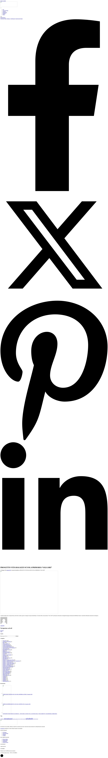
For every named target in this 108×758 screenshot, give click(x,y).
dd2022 (4, 650)
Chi (3, 9)
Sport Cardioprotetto (6, 672)
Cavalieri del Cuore (6, 644)
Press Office (5, 658)
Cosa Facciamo (5, 10)
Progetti (4, 13)
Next (1, 631)
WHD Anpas (5, 674)
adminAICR (9, 570)
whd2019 (4, 676)
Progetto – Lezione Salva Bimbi (8, 662)
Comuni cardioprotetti (6, 645)
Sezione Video (5, 670)
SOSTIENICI (2, 17)
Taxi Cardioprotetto (6, 673)
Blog (5, 18)
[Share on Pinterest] (54, 441)
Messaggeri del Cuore (6, 657)
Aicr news (2, 18)
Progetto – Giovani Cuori (7, 661)
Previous (2, 630)
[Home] (8, 6)
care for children (5, 643)
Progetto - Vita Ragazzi (11, 18)
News (4, 14)
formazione (5, 655)
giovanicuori (8, 718)
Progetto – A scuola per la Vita (8, 659)
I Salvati (4, 11)
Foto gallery (5, 656)
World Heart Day (6, 681)
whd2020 (4, 677)
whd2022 (4, 679)
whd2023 (4, 680)
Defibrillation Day (6, 651)
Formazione (5, 12)
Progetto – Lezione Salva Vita (8, 663)
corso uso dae (5, 648)
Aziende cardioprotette (7, 641)
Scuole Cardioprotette (6, 669)
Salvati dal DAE (6, 668)
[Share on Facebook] (54, 190)
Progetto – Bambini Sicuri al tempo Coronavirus (11, 660)
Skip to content (3, 0)
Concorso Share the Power (7, 646)
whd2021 (4, 678)
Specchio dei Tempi (18, 18)
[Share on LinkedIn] (54, 564)
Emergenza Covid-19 (6, 652)
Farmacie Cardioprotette (7, 654)
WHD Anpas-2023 (6, 675)
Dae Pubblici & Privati (7, 649)
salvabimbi (29, 718)
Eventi (4, 653)
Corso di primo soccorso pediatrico (9, 647)
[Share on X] (54, 298)
